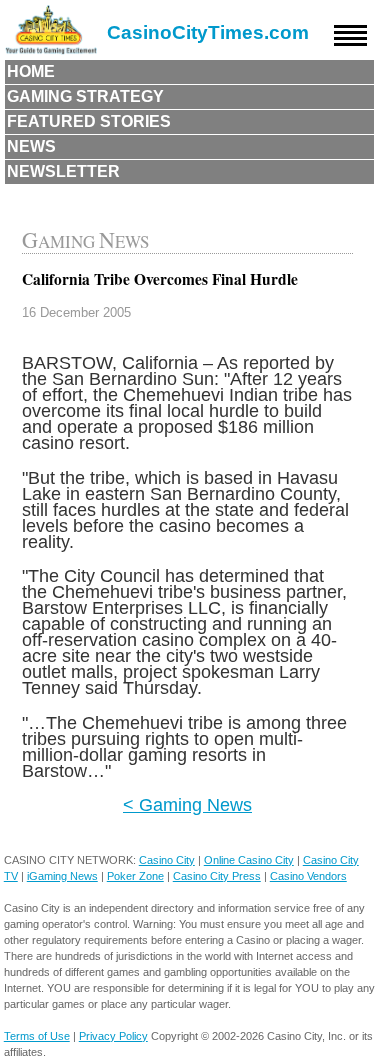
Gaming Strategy (85, 96)
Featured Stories (89, 121)
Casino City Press (217, 876)
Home (31, 71)
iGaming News (62, 876)
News (31, 146)
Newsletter (63, 171)
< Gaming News (187, 804)
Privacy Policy (113, 1036)
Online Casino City (249, 860)
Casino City (167, 860)
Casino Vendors (308, 876)
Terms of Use (37, 1036)
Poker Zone (135, 876)
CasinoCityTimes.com (208, 32)
